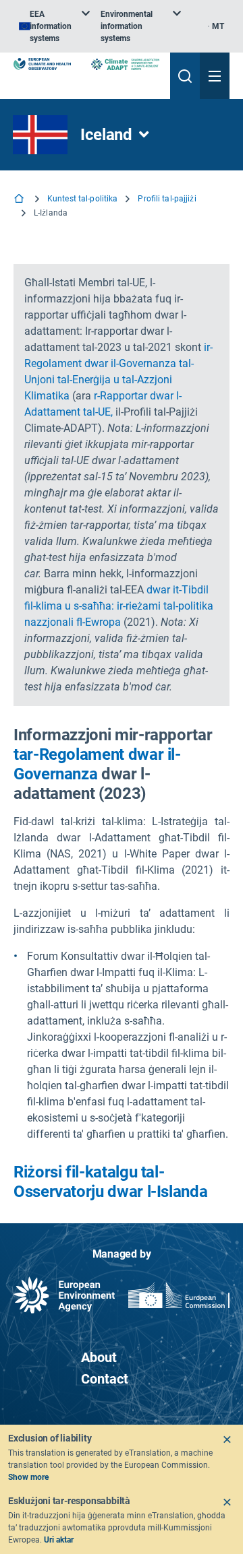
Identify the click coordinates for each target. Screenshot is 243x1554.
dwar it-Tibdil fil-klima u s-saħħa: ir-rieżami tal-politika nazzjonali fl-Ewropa (118, 605)
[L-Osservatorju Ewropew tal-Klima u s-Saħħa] (42, 64)
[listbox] (54, 26)
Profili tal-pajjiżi (167, 198)
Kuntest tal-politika (82, 198)
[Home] (20, 200)
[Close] (227, 1439)
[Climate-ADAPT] (125, 64)
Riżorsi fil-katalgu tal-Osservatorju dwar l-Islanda (110, 1182)
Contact (104, 1379)
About (99, 1357)
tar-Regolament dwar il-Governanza (97, 764)
